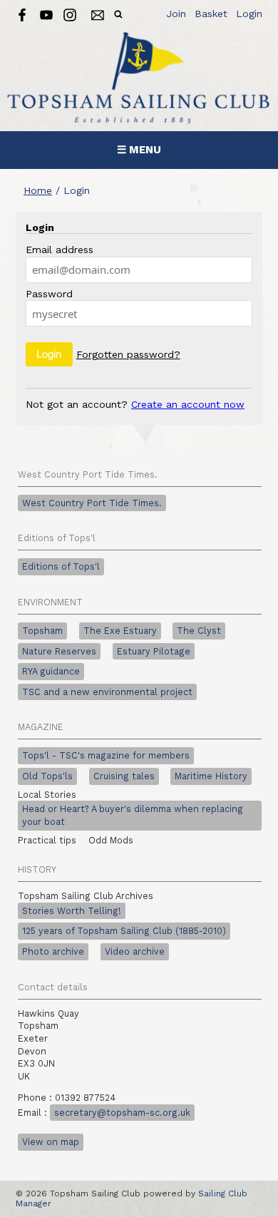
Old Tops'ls (47, 776)
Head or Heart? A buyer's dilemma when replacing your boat (132, 815)
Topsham (42, 630)
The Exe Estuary (120, 630)
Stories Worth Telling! (71, 910)
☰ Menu (139, 149)
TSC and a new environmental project (107, 692)
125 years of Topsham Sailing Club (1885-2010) (124, 930)
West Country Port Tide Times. (92, 503)
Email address (59, 249)
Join (176, 13)
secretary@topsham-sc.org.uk (122, 1112)
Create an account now (187, 404)
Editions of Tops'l (61, 566)
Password (49, 293)
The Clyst (199, 630)
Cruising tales (124, 776)
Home (38, 190)
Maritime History (211, 776)
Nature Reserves (59, 651)
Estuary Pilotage (153, 651)
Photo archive (53, 951)
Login (249, 13)
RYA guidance (51, 671)
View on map (50, 1141)
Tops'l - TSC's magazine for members (106, 755)
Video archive (135, 951)
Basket (211, 13)
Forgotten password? (128, 354)
